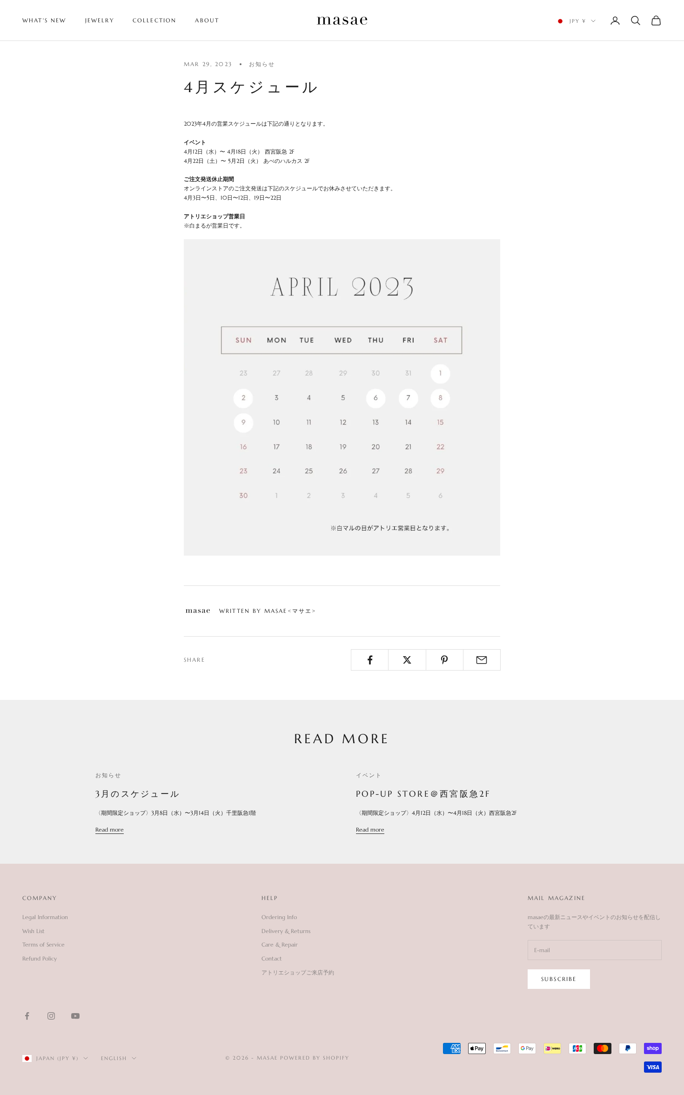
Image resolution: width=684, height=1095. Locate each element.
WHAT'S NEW (44, 20)
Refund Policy (39, 958)
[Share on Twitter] (407, 660)
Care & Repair (280, 944)
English (114, 1058)
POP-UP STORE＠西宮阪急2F (423, 793)
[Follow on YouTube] (75, 1016)
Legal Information (45, 917)
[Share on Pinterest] (444, 660)
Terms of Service (43, 944)
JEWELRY (99, 20)
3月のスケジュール (137, 793)
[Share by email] (481, 660)
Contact (272, 958)
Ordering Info (279, 917)
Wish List (33, 930)
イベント (369, 775)
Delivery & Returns (286, 930)
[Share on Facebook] (369, 660)
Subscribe (559, 978)
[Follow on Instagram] (51, 1016)
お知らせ (262, 63)
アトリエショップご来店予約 (298, 972)
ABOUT (207, 20)
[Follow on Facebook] (27, 1016)
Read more (109, 829)
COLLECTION (155, 20)
